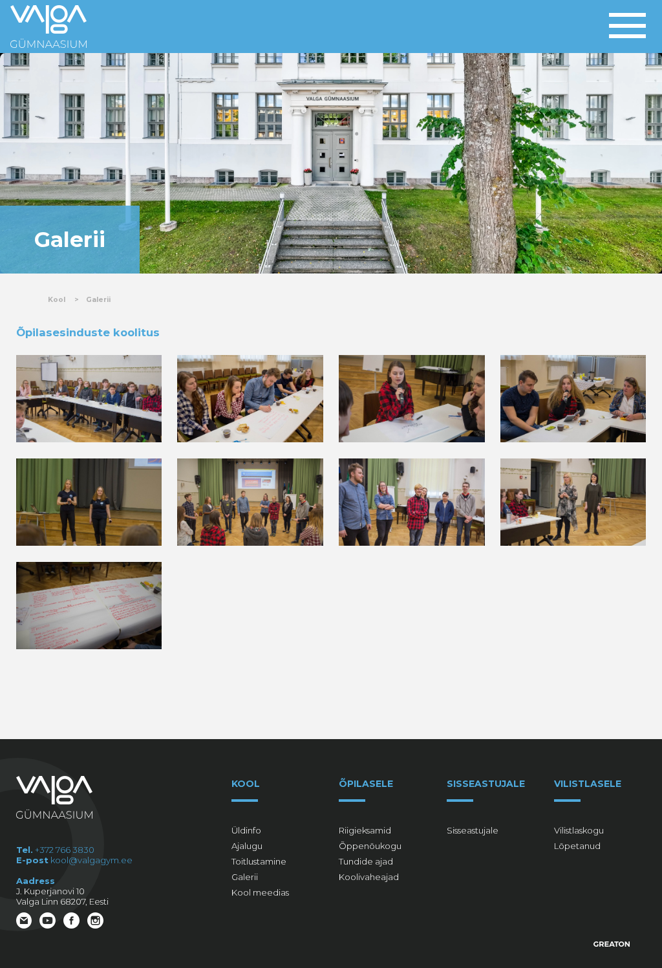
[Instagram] (96, 921)
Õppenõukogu (370, 846)
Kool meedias (260, 892)
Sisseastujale (472, 830)
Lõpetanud (577, 846)
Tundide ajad (366, 861)
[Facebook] (72, 921)
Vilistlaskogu (579, 830)
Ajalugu (246, 846)
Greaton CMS (611, 944)
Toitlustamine (258, 861)
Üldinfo (246, 830)
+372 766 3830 (64, 849)
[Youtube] (48, 921)
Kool (56, 300)
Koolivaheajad (369, 877)
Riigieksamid (365, 830)
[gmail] (25, 921)
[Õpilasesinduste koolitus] (89, 398)
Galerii (98, 300)
